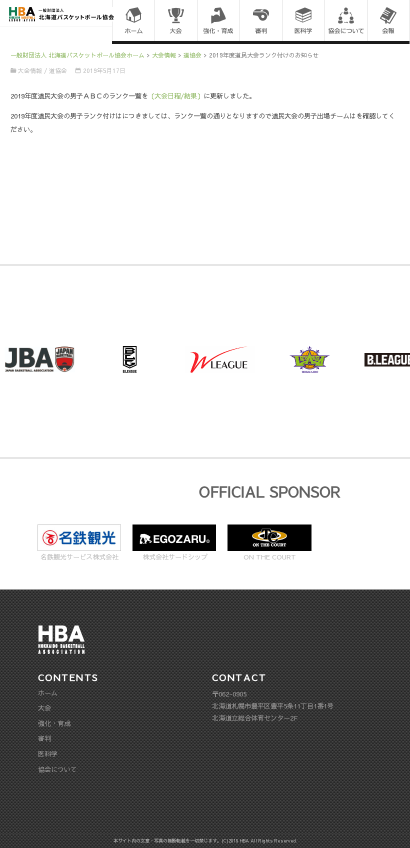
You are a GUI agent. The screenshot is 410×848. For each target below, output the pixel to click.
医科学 (48, 753)
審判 (44, 738)
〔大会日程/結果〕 (176, 95)
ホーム (48, 693)
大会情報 (30, 70)
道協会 (58, 70)
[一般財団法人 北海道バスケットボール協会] (61, 13)
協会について (57, 769)
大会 (44, 707)
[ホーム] (133, 21)
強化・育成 (54, 723)
